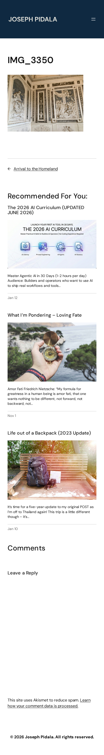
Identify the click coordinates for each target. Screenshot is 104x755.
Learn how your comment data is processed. (49, 703)
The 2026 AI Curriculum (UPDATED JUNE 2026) (46, 210)
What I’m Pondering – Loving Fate (45, 315)
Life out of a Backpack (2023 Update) (49, 433)
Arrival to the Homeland (36, 168)
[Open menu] (93, 19)
